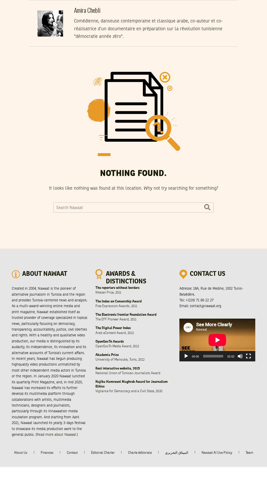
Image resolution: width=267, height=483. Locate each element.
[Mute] (240, 356)
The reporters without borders (117, 288)
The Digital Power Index (113, 328)
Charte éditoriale (140, 453)
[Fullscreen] (248, 356)
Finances (47, 453)
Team (249, 453)
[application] (217, 340)
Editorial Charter (103, 453)
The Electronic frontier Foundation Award (125, 315)
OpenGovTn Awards (109, 341)
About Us (20, 453)
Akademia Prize (107, 355)
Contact (72, 453)
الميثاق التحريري (176, 453)
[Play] (186, 356)
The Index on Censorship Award (118, 301)
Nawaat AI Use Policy (217, 453)
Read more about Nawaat (56, 435)
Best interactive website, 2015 (117, 368)
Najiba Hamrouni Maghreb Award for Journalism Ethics (131, 384)
